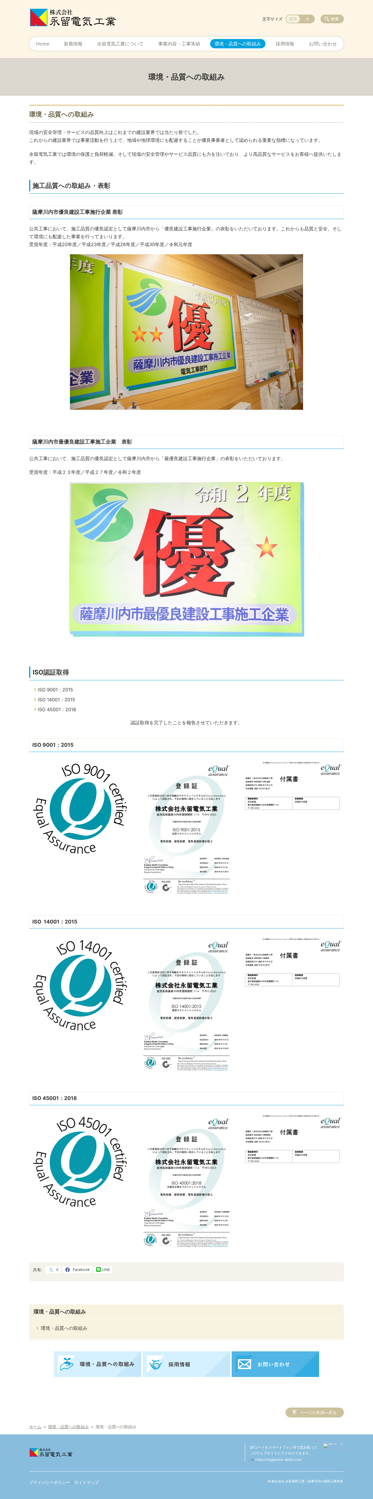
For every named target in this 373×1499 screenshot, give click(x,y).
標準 (293, 18)
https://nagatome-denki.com (278, 1459)
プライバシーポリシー (49, 1482)
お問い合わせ (323, 44)
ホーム (35, 1426)
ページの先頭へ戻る (318, 1412)
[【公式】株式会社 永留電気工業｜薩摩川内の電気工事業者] (73, 17)
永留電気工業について (120, 44)
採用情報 (285, 44)
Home (42, 44)
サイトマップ (86, 1482)
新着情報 (73, 44)
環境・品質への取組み (237, 44)
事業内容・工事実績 (179, 44)
